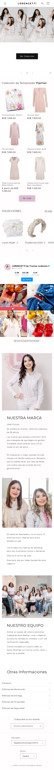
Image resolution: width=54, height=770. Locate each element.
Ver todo (27, 198)
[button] (5, 3)
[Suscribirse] (40, 726)
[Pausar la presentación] (51, 73)
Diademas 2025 (34, 242)
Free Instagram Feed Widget (28, 341)
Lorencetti (22, 765)
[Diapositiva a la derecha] (32, 250)
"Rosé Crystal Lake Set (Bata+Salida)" (11, 184)
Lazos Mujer (8, 242)
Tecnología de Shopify (34, 765)
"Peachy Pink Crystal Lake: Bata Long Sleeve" (38, 184)
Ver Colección (27, 56)
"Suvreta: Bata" (33, 115)
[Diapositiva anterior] (21, 73)
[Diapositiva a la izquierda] (21, 250)
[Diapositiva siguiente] (32, 73)
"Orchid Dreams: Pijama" (12, 115)
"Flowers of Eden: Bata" (36, 149)
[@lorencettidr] (7, 267)
